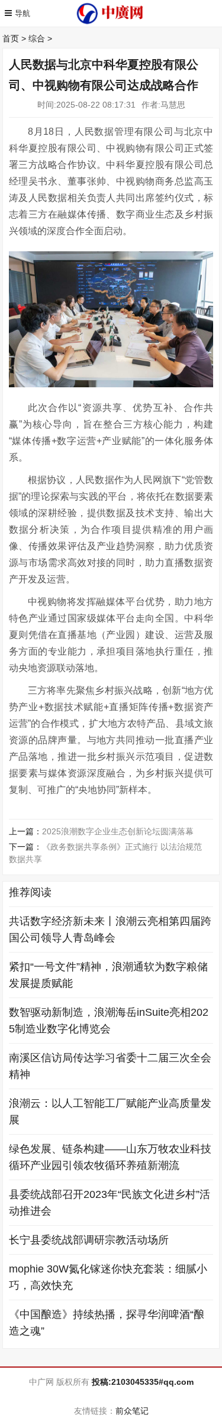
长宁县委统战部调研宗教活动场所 (89, 1240)
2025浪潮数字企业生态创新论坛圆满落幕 (118, 831)
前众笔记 (132, 1411)
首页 (10, 38)
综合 (36, 38)
